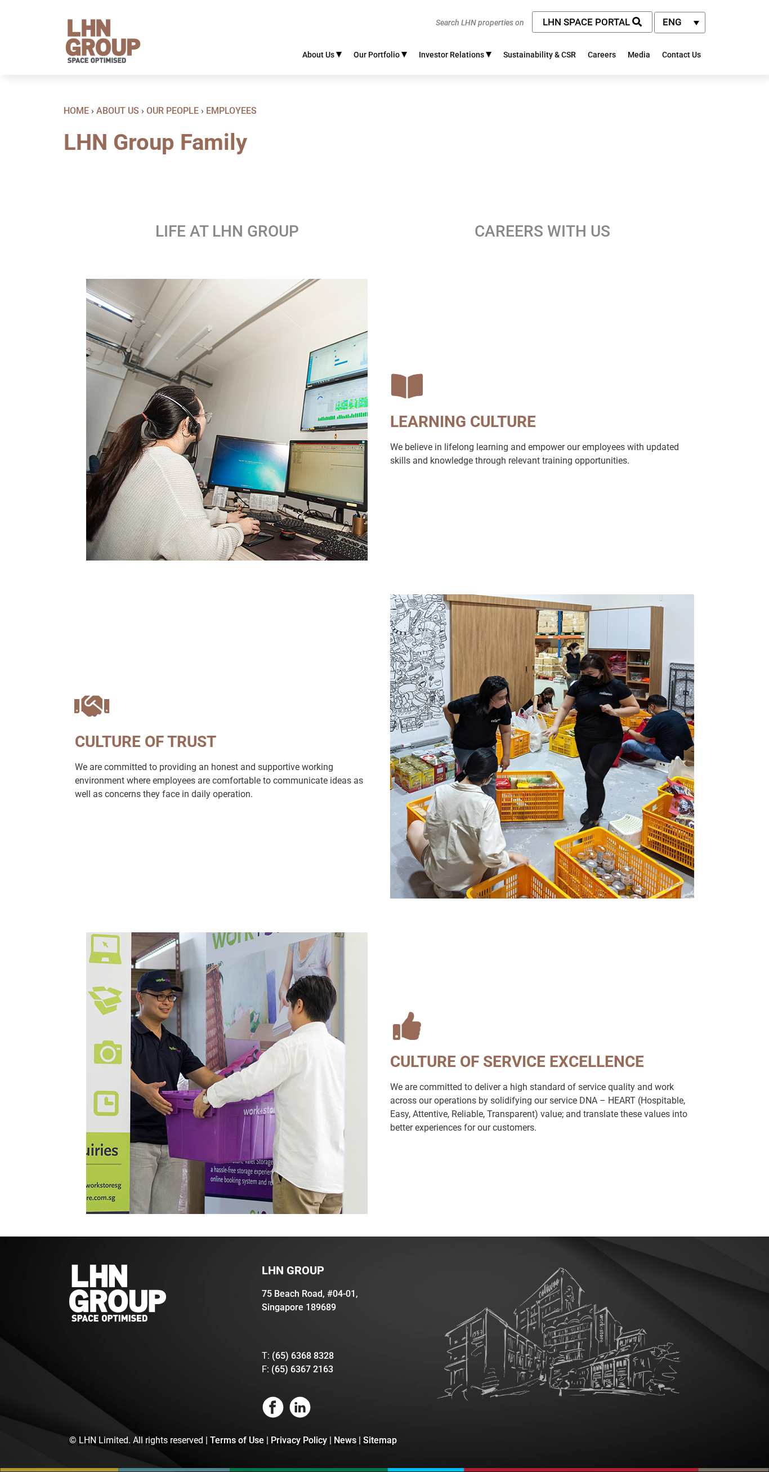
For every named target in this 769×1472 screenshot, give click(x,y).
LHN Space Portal (587, 22)
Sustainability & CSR (539, 54)
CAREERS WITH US (542, 231)
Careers (602, 54)
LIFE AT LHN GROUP (227, 231)
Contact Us (681, 54)
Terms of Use (237, 1440)
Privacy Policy (299, 1440)
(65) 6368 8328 (303, 1355)
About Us (117, 110)
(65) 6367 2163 (302, 1369)
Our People (172, 110)
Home (76, 110)
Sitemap (380, 1440)
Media (639, 54)
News (345, 1440)
